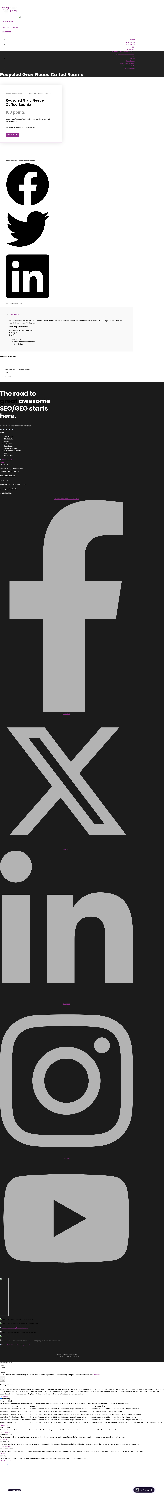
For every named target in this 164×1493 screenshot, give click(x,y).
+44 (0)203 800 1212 (7, 476)
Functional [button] (4, 1425)
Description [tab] (14, 314)
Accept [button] (97, 1375)
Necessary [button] (4, 1396)
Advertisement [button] (5, 1446)
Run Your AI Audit (146, 1490)
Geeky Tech (7, 21)
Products (13, 93)
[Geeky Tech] (10, 17)
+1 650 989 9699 (6, 493)
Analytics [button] (3, 1439)
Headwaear (21, 93)
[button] (27, 185)
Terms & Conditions (62, 1354)
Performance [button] (5, 1432)
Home (8, 93)
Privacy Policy (73, 1354)
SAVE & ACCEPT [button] (6, 1461)
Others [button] (2, 1453)
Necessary (6, 1399)
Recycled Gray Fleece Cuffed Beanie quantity (22, 127)
